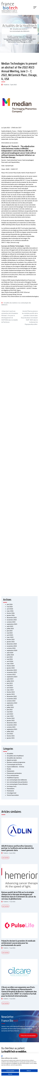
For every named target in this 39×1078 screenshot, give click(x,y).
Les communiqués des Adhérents (19, 31)
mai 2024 (10, 659)
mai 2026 (10, 606)
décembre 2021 (12, 722)
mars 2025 (10, 637)
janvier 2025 (11, 641)
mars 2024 (10, 663)
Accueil (9, 36)
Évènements (10, 771)
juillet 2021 (10, 731)
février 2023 (11, 692)
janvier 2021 (11, 738)
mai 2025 (10, 633)
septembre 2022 (12, 703)
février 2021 (11, 736)
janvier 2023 (11, 694)
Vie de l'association (13, 795)
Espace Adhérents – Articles (15, 766)
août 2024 (10, 652)
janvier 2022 (11, 720)
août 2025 (10, 626)
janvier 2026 (11, 615)
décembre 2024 (12, 644)
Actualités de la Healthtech (19, 26)
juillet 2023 (10, 681)
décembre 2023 (12, 670)
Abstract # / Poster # (10, 146)
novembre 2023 (12, 672)
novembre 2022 (12, 698)
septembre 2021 (12, 729)
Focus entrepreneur (13, 775)
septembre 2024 (12, 650)
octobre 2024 (11, 648)
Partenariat (10, 791)
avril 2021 (10, 733)
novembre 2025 (12, 620)
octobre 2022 (11, 701)
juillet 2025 (10, 628)
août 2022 (10, 705)
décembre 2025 (12, 617)
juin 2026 (10, 604)
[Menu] (35, 7)
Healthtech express (13, 777)
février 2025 (11, 639)
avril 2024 (10, 661)
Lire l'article (5, 857)
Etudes (9, 769)
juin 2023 (10, 683)
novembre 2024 (12, 646)
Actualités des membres (20, 29)
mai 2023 (10, 685)
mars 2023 (10, 690)
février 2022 (11, 718)
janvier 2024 (11, 668)
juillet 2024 (10, 655)
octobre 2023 (11, 674)
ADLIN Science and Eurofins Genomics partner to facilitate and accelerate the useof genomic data (17, 848)
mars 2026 (10, 611)
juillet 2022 (10, 707)
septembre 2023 (12, 676)
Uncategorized (11, 793)
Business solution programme (16, 762)
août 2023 (10, 679)
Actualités (10, 753)
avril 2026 (10, 609)
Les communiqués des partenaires (17, 782)
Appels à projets (12, 760)
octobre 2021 (11, 727)
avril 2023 (10, 687)
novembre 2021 (12, 725)
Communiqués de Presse (20, 36)
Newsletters (11, 788)
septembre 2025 (12, 624)
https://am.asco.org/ (13, 242)
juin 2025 (10, 630)
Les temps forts (11, 786)
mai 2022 (10, 712)
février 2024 (11, 666)
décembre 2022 (12, 696)
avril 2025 (10, 635)
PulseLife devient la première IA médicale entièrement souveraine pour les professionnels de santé (18, 943)
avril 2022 (10, 714)
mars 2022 (10, 716)
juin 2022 (10, 709)
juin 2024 (10, 657)
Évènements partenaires (14, 773)
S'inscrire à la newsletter (28, 1035)
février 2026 (11, 613)
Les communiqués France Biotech (17, 784)
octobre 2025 (11, 622)
